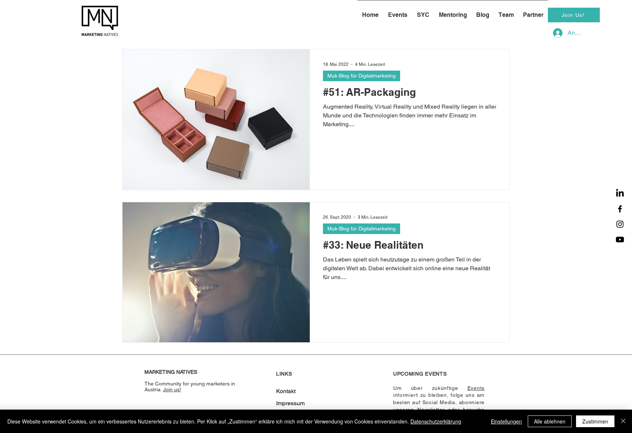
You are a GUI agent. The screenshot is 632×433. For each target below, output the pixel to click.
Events (476, 388)
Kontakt (286, 391)
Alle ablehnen (549, 421)
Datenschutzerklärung (435, 421)
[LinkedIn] (620, 193)
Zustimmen (595, 421)
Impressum (290, 403)
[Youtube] (620, 239)
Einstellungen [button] (506, 421)
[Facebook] (620, 209)
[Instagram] (620, 224)
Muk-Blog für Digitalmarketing (361, 76)
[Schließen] (623, 421)
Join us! (172, 389)
